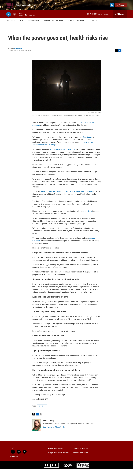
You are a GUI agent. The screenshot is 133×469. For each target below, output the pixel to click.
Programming (33, 20)
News (22, 20)
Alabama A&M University (55, 448)
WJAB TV (47, 20)
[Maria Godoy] (36, 425)
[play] (8, 14)
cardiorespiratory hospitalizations (62, 149)
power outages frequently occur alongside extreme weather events (67, 191)
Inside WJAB (11, 20)
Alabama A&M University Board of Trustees (58, 453)
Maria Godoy (18, 49)
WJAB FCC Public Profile (80, 448)
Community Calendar (75, 20)
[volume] (14, 14)
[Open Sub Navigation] (17, 20)
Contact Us (93, 20)
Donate (122, 5)
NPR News (42, 406)
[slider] (17, 14)
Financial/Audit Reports (80, 452)
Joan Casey (87, 137)
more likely (87, 211)
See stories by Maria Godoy (54, 427)
